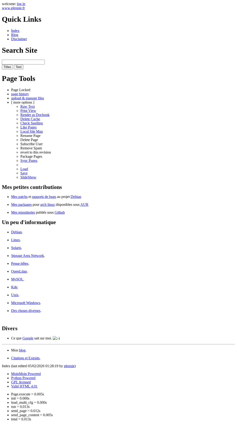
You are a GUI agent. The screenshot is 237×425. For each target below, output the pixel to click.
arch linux (47, 204)
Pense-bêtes (19, 263)
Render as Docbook (35, 115)
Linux (15, 240)
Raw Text (27, 106)
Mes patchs (19, 197)
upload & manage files (27, 98)
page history (20, 94)
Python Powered (23, 378)
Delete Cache (30, 119)
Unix (15, 295)
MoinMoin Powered (26, 374)
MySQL (17, 279)
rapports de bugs (44, 197)
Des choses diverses (25, 311)
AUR (84, 204)
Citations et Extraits (25, 358)
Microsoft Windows (25, 303)
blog (22, 350)
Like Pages (28, 127)
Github (60, 212)
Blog (14, 35)
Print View (28, 111)
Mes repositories (23, 212)
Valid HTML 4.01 (24, 386)
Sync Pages (28, 161)
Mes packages (21, 204)
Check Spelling (31, 123)
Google (27, 338)
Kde (14, 287)
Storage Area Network (27, 256)
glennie (69, 366)
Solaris (16, 248)
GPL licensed (21, 382)
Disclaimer (19, 39)
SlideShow (28, 177)
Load (24, 169)
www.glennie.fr (13, 8)
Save (24, 173)
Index (15, 31)
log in (21, 4)
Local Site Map (31, 131)
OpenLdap (19, 271)
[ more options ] (22, 102)
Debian (76, 197)
